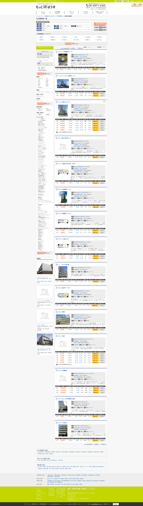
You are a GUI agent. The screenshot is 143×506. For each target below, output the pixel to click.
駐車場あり (41, 229)
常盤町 (62, 478)
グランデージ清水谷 (62, 422)
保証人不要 (41, 129)
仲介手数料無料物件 (61, 488)
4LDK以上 (40, 87)
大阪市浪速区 (65, 451)
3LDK (47, 84)
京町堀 (73, 478)
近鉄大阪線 (88, 480)
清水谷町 (85, 425)
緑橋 (82, 80)
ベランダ (40, 162)
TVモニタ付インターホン (44, 214)
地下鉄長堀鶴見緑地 (78, 58)
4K (38, 85)
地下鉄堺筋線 (101, 480)
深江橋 (90, 466)
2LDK (39, 83)
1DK (39, 80)
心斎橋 (66, 468)
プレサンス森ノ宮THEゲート (64, 138)
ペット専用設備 (42, 120)
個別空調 (40, 246)
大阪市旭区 (83, 451)
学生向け (40, 151)
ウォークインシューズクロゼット (45, 202)
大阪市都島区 (40, 451)
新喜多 (77, 478)
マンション (46, 60)
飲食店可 (40, 244)
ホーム (38, 488)
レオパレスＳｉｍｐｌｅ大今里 (44, 348)
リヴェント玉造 (61, 336)
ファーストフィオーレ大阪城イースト (66, 75)
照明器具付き (41, 169)
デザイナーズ (41, 126)
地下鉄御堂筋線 (58, 482)
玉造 (65, 39)
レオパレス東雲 (61, 311)
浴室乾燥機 (41, 187)
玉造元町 (85, 401)
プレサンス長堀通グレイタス (64, 213)
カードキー (41, 143)
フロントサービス (42, 223)
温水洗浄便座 (41, 188)
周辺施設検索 (52, 494)
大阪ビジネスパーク (84, 466)
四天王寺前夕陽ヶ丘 (53, 460)
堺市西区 (102, 451)
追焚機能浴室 (41, 186)
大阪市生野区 (78, 451)
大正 (76, 37)
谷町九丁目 (59, 466)
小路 (50, 468)
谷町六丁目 (83, 427)
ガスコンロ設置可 (42, 148)
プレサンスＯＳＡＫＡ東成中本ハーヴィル (46, 300)
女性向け (40, 153)
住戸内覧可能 (41, 226)
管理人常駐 (41, 137)
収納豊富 (40, 204)
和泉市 (47, 453)
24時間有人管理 (42, 222)
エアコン (40, 196)
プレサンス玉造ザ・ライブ (63, 287)
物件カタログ (40, 498)
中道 (83, 141)
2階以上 (40, 230)
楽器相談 (40, 121)
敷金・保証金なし (42, 67)
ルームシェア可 (42, 149)
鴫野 (47, 468)
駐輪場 (40, 171)
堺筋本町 (57, 468)
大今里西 (84, 105)
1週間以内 (48, 110)
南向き (40, 238)
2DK (47, 81)
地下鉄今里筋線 (77, 146)
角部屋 (40, 239)
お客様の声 (51, 488)
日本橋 (53, 468)
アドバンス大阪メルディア (63, 102)
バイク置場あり (42, 172)
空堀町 (84, 192)
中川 (51, 478)
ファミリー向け (42, 155)
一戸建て (40, 61)
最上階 (40, 236)
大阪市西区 (52, 451)
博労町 (66, 478)
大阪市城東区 (90, 451)
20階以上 (40, 235)
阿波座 (76, 484)
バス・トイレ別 (42, 184)
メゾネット (41, 161)
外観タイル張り (42, 177)
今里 (82, 107)
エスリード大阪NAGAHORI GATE (66, 163)
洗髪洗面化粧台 (42, 191)
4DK (47, 85)
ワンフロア (41, 241)
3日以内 (40, 110)
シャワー (40, 193)
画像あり (40, 114)
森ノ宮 (76, 39)
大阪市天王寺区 (80, 192)
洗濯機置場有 (41, 175)
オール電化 (41, 167)
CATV (40, 209)
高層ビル (40, 242)
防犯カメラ (41, 220)
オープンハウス (42, 145)
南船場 (81, 478)
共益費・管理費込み (42, 70)
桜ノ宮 (99, 39)
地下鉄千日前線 (77, 107)
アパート (40, 60)
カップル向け (41, 152)
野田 (53, 37)
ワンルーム (40, 78)
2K (38, 81)
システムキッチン (42, 181)
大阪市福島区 (47, 451)
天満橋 (93, 466)
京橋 (88, 39)
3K (46, 83)
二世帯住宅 (41, 140)
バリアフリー (41, 133)
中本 (83, 78)
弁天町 (65, 37)
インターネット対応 (43, 211)
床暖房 (40, 197)
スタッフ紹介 (52, 490)
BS (39, 207)
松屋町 (74, 466)
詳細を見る (95, 69)
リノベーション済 (42, 127)
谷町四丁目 (64, 466)
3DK (39, 84)
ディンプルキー (42, 219)
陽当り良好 (41, 123)
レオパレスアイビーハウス (43, 277)
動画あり (48, 114)
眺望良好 (40, 139)
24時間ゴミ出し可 (42, 225)
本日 (47, 108)
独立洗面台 (41, 194)
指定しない (40, 108)
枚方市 (43, 453)
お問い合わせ (52, 492)
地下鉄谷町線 (77, 427)
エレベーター (41, 168)
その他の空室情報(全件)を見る (64, 132)
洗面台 (40, 190)
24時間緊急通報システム (44, 217)
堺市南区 (39, 453)
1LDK (47, 80)
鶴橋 (53, 39)
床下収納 (40, 199)
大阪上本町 (60, 460)
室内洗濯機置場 (42, 156)
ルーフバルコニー (42, 165)
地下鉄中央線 (77, 80)
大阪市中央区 (80, 216)
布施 (63, 468)
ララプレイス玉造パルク (63, 239)
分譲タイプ (41, 136)
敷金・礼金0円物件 (61, 490)
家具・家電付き (42, 174)
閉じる (115, 504)
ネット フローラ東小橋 (63, 264)
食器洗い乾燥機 (42, 180)
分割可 (40, 134)
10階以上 (40, 233)
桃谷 (42, 39)
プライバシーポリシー (42, 492)
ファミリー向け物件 (61, 494)
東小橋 (84, 54)
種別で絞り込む (44, 51)
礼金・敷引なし (41, 69)
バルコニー (41, 164)
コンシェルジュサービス (44, 228)
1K (46, 78)
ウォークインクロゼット (44, 200)
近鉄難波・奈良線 (81, 480)
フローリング (41, 158)
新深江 (77, 466)
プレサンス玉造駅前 (62, 370)
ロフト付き (41, 159)
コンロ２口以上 (42, 178)
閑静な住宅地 (41, 124)
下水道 (40, 249)
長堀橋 (44, 468)
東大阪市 (51, 453)
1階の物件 (41, 232)
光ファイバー (41, 210)
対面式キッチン (42, 183)
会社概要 (39, 490)
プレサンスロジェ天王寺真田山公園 (66, 398)
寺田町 (99, 37)
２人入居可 (41, 132)
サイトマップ (40, 496)
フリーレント (41, 142)
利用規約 (39, 494)
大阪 (41, 37)
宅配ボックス (41, 216)
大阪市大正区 (59, 451)
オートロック (41, 213)
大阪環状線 (76, 56)
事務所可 (40, 130)
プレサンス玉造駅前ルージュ (64, 189)
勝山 (48, 478)
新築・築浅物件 (60, 492)
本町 (65, 484)
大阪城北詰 (40, 468)
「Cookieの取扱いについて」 (96, 504)
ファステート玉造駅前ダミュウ (64, 51)
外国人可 (40, 146)
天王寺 (88, 37)
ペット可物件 (60, 496)
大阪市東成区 (80, 54)
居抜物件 (40, 245)
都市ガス (40, 248)
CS (39, 206)
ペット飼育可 (41, 118)
